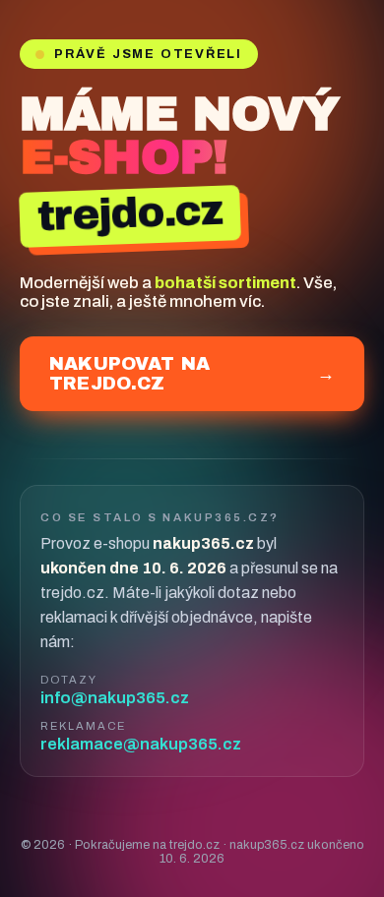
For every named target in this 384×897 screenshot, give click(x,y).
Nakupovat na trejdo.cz (192, 373)
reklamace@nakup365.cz (140, 744)
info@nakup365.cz (114, 697)
